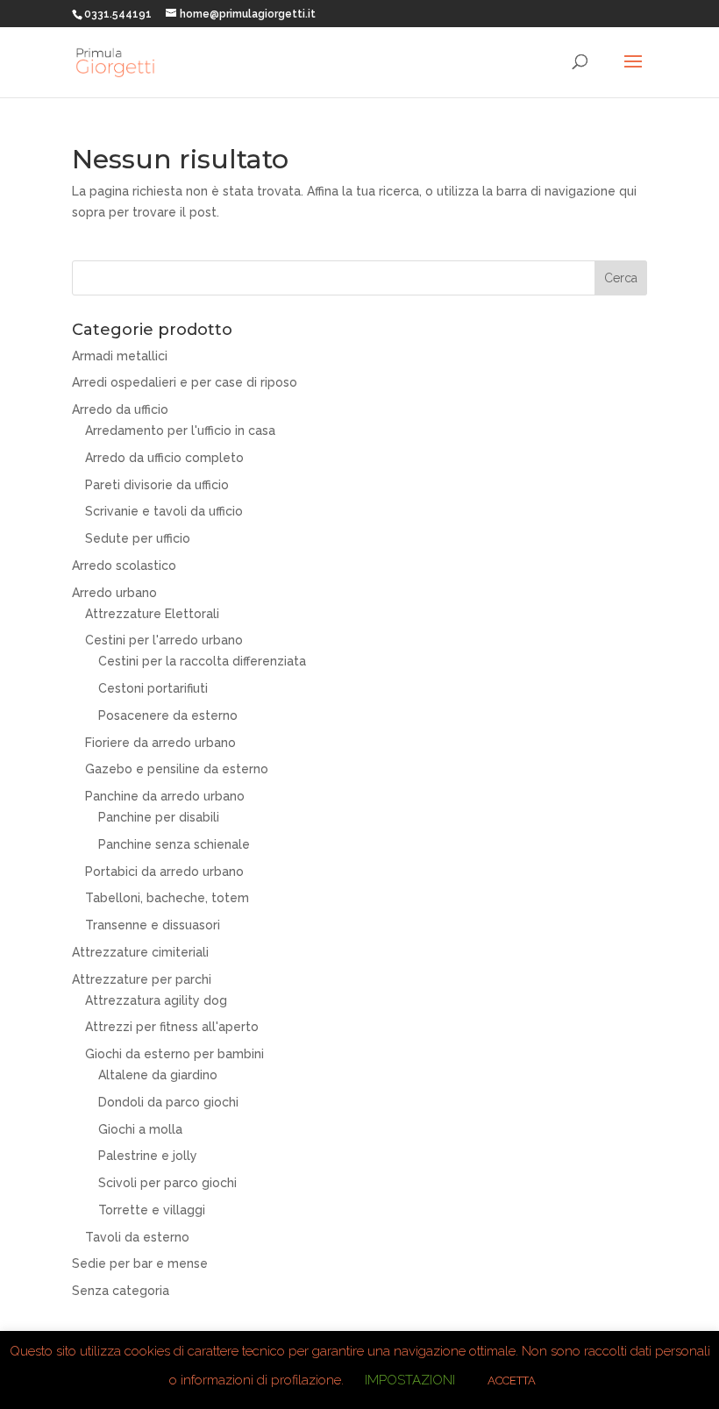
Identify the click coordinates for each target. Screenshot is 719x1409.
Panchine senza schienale (174, 844)
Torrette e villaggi (151, 1210)
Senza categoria (120, 1291)
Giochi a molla (140, 1129)
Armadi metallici (119, 356)
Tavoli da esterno (137, 1237)
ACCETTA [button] (512, 1380)
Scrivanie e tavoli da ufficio (164, 511)
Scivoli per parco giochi (167, 1183)
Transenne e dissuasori (152, 925)
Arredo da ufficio (120, 409)
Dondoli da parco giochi (168, 1102)
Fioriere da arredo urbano (160, 743)
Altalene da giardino (157, 1075)
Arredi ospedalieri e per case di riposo (184, 382)
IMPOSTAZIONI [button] (410, 1380)
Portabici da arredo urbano (164, 872)
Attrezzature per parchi (141, 979)
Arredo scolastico (124, 566)
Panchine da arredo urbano (165, 796)
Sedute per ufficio (137, 538)
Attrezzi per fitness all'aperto (172, 1027)
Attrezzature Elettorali (152, 614)
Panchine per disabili (158, 817)
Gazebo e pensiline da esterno (176, 769)
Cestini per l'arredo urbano (164, 640)
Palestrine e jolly (147, 1156)
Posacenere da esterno (168, 715)
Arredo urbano (114, 593)
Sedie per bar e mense (140, 1263)
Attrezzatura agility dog (156, 1000)
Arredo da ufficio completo (164, 458)
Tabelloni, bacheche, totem (167, 898)
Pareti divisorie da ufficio (157, 485)
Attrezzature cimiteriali (140, 952)
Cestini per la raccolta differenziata (202, 661)
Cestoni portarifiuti (153, 688)
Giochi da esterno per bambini (174, 1054)
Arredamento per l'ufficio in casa (180, 430)
